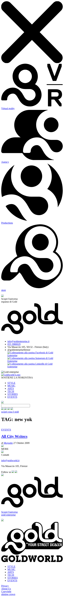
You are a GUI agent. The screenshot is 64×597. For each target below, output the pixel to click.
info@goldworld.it (10, 460)
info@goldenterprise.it (18, 341)
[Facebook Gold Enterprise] (35, 355)
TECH (10, 391)
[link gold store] (2, 409)
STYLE (11, 383)
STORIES (12, 394)
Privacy (5, 586)
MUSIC (11, 385)
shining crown (8, 594)
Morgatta (8, 443)
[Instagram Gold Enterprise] (35, 361)
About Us (6, 588)
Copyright (6, 591)
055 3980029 (14, 344)
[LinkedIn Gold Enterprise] (35, 366)
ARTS (10, 388)
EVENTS (12, 397)
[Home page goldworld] (10, 374)
